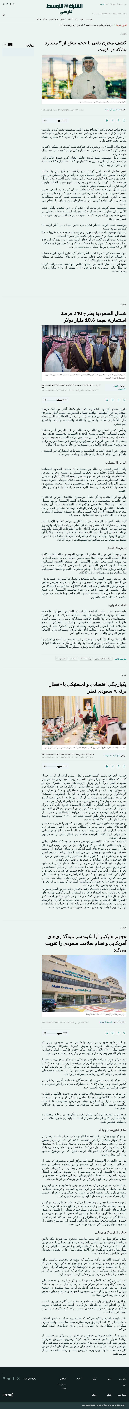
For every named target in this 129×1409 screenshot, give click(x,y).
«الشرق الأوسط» (112, 109)
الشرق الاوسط (106, 1022)
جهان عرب (89, 20)
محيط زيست (62, 1385)
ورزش (64, 1389)
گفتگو (45, 20)
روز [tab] (10, 45)
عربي (125, 4)
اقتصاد (70, 20)
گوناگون (62, 20)
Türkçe (112, 4)
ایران (75, 20)
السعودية (61, 658)
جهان (81, 20)
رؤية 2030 (86, 658)
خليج (124, 1385)
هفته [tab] (5, 45)
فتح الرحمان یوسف (112, 755)
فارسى (102, 4)
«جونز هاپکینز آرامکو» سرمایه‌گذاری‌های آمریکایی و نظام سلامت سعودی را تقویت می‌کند (85, 943)
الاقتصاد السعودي (103, 658)
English (119, 4)
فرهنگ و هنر (54, 20)
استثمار (73, 658)
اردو (107, 4)
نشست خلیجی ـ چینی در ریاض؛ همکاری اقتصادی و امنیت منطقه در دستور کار (80, 25)
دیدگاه (39, 20)
